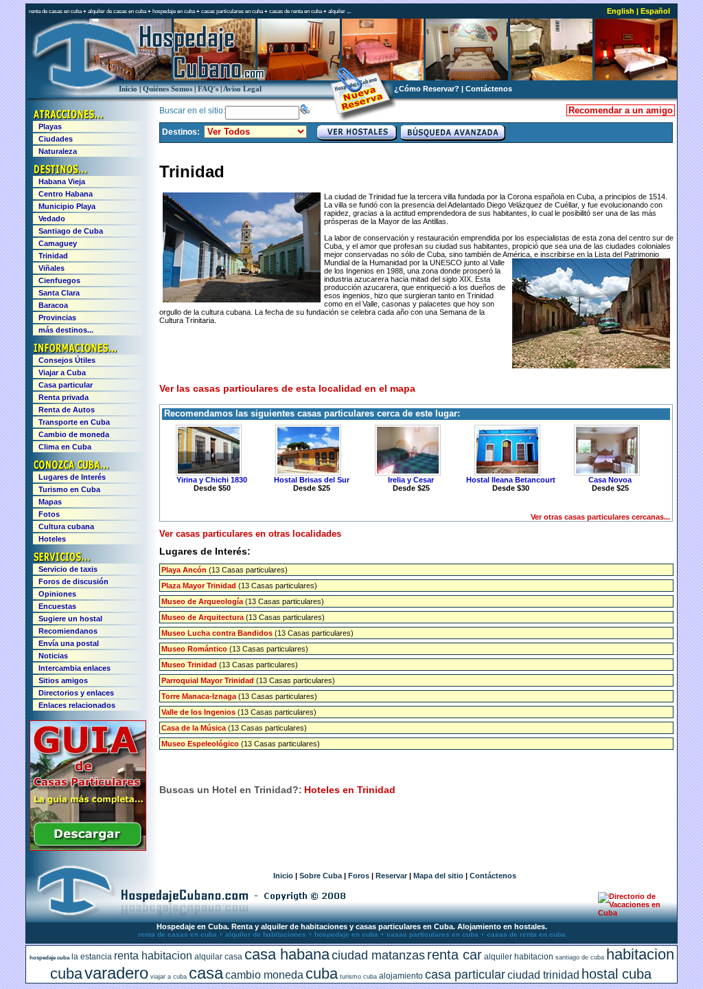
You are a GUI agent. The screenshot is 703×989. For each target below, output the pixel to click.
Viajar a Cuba (62, 372)
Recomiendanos (67, 631)
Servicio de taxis (67, 569)
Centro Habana (65, 194)
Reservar (391, 875)
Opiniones (57, 594)
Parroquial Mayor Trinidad (207, 680)
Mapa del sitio (438, 875)
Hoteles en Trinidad (349, 789)
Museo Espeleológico (200, 744)
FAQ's (208, 89)
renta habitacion (153, 956)
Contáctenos (488, 89)
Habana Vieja (61, 181)
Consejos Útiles (66, 360)
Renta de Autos (66, 409)
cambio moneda (264, 975)
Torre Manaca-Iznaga (198, 696)
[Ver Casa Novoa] (605, 450)
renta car (454, 954)
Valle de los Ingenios (198, 712)
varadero (116, 973)
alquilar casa (218, 957)
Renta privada (63, 397)
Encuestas (57, 606)
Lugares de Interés (72, 477)
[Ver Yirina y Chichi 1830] (207, 450)
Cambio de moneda (73, 434)
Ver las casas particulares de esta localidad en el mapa (287, 388)
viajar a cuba (168, 976)
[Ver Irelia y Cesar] (406, 450)
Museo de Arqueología (202, 601)
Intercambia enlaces (74, 668)
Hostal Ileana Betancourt (510, 480)
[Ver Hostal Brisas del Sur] (306, 450)
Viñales (51, 268)
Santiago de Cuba (70, 231)
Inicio (128, 89)
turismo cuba (358, 976)
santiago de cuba (579, 957)
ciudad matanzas (378, 955)
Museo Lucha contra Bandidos (217, 633)
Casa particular (65, 385)
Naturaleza (57, 151)
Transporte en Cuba (74, 422)
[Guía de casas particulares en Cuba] (88, 848)
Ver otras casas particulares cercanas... (600, 517)
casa (206, 973)
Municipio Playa (66, 206)
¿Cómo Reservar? (426, 89)
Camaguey (57, 243)
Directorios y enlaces (76, 693)
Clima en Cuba (64, 447)
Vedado (51, 218)
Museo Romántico (194, 649)
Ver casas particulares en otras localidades (250, 534)
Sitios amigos (63, 680)
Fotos (49, 514)
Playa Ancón (184, 570)
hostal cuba (616, 973)
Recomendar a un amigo (620, 110)
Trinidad (53, 256)
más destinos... (65, 330)
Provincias (57, 317)
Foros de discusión (73, 581)
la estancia (91, 957)
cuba (322, 973)
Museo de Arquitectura (202, 617)
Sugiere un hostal (70, 618)
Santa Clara (59, 293)
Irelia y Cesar (411, 480)
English (620, 11)
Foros (358, 875)
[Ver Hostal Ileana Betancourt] (505, 450)
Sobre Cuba (320, 875)
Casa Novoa (610, 480)
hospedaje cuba (49, 958)
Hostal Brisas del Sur (311, 480)
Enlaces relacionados (76, 705)
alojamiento (401, 976)
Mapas (50, 502)
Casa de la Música (193, 728)
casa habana (287, 954)
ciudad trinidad (543, 975)
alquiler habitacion (518, 957)
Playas (50, 126)
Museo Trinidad (189, 664)
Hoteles (52, 539)
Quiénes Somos (167, 89)
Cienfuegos (59, 280)
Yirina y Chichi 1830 (211, 480)
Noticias (53, 656)
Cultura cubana (66, 526)
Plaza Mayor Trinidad (198, 585)
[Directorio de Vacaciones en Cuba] (631, 913)
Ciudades (55, 139)
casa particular (465, 974)
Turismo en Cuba (69, 489)
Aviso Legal (242, 89)
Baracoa (53, 305)
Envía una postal (68, 643)
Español (655, 11)
